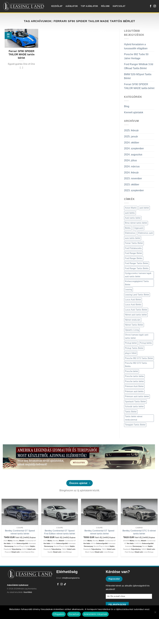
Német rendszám (132, 320)
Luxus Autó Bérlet (133, 299)
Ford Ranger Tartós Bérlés (137, 268)
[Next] (152, 522)
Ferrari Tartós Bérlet (134, 243)
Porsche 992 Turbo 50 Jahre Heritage (136, 56)
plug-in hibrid (130, 353)
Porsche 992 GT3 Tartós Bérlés (136, 364)
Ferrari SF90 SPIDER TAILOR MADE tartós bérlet (139, 86)
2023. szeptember (134, 190)
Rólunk (105, 6)
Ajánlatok (72, 6)
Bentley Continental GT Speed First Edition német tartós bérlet (59, 532)
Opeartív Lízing (132, 330)
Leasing (128, 289)
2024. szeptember (134, 148)
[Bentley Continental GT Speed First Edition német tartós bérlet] (59, 512)
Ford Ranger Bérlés (133, 258)
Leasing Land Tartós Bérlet (137, 294)
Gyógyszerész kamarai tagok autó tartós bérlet (138, 274)
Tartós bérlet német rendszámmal (133, 418)
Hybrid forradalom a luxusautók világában (136, 46)
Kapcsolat (119, 6)
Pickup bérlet (131, 343)
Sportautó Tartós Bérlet (135, 401)
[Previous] (7, 522)
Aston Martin (130, 208)
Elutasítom (74, 614)
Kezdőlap (57, 6)
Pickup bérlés (146, 343)
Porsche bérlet (131, 371)
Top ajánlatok (89, 6)
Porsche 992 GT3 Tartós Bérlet (139, 358)
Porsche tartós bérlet (134, 381)
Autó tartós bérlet (133, 218)
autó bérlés (130, 213)
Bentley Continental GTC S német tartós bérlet (139, 532)
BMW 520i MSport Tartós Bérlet (137, 76)
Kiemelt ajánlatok (133, 112)
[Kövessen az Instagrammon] (154, 6)
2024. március (132, 166)
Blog (126, 106)
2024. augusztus (133, 154)
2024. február (131, 172)
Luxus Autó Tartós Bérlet (136, 310)
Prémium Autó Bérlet (134, 386)
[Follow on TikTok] (65, 584)
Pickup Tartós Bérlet (134, 348)
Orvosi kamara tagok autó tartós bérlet (136, 336)
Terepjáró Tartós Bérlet (135, 425)
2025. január (131, 136)
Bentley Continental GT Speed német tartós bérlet (20, 532)
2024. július (130, 160)
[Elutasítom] (155, 613)
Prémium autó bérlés (134, 391)
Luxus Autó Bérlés (133, 304)
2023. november (133, 178)
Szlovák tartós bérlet (134, 406)
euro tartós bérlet (132, 238)
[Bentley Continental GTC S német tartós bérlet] (139, 512)
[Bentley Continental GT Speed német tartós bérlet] (20, 512)
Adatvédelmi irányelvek (95, 614)
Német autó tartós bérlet (136, 315)
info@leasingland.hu (71, 578)
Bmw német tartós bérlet (136, 223)
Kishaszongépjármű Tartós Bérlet (137, 283)
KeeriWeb (28, 592)
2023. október (131, 184)
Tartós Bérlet (130, 411)
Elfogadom (58, 614)
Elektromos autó (145, 233)
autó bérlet (144, 208)
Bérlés (128, 228)
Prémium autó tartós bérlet (137, 396)
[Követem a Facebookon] (150, 6)
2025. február (131, 130)
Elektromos (130, 233)
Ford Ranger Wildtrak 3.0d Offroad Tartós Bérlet (138, 66)
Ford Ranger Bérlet (133, 253)
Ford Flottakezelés (133, 248)
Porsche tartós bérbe (134, 376)
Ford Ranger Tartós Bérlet (136, 263)
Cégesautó (138, 228)
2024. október (131, 142)
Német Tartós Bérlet (134, 325)
